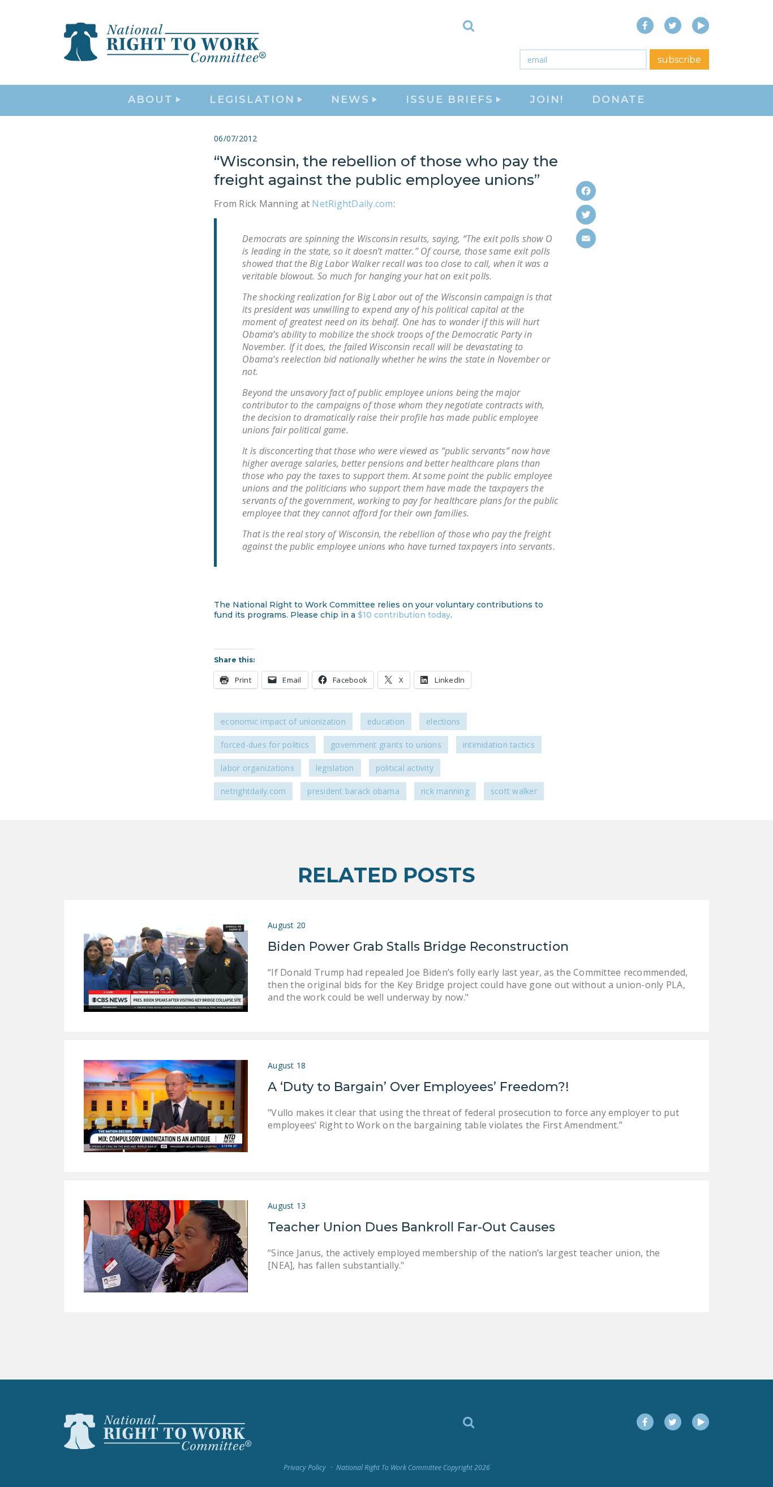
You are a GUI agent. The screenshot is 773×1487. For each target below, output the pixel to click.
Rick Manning (445, 791)
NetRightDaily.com (352, 203)
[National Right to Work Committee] (166, 42)
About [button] (150, 99)
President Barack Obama (353, 791)
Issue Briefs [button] (449, 99)
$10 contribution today (404, 615)
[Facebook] (586, 191)
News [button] (350, 99)
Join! (547, 99)
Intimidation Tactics (499, 744)
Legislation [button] (252, 99)
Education (386, 721)
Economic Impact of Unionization (283, 721)
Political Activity (405, 767)
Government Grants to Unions (385, 744)
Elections (443, 721)
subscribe (679, 59)
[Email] (586, 238)
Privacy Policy (305, 1467)
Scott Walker (514, 791)
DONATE (618, 99)
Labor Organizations (257, 767)
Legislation (335, 767)
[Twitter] (586, 215)
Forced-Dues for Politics (265, 744)
